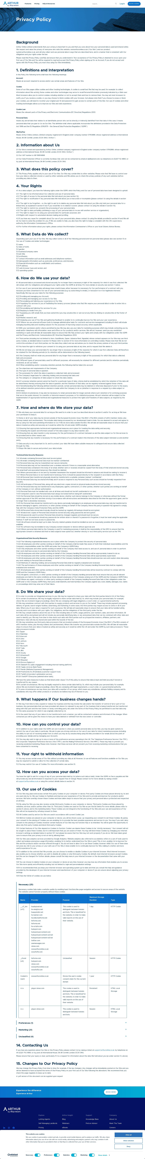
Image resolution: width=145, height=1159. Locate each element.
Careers (112, 1127)
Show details (102, 1155)
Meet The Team (115, 1123)
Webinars (65, 1123)
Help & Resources (49, 3)
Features (28, 3)
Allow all (128, 1135)
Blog (63, 1119)
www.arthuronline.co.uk (79, 49)
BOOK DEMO (111, 1092)
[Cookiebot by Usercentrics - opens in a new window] (12, 1155)
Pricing (36, 3)
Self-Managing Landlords (48, 1123)
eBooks (65, 1127)
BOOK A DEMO (134, 3)
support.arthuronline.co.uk (28, 781)
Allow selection (128, 1140)
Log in (122, 4)
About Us (113, 1119)
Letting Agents (44, 1119)
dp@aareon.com (93, 159)
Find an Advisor (91, 1123)
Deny (128, 1146)
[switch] (56, 1155)
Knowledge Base (92, 1119)
